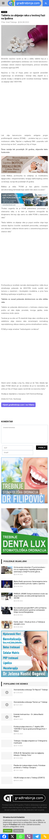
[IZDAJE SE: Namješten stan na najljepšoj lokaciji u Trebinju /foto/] (6, 755)
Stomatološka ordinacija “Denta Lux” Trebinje (30, 702)
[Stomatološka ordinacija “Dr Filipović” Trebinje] (6, 692)
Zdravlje (4, 12)
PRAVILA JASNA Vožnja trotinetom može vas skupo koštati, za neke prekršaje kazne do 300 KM (31, 596)
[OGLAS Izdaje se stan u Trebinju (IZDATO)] (6, 780)
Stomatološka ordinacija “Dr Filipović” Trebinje (31, 690)
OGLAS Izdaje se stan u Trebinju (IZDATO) (29, 778)
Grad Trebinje (11, 22)
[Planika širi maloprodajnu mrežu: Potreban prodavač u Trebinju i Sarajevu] (6, 768)
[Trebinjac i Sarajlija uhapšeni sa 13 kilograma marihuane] (6, 743)
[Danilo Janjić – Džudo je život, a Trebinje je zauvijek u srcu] (6, 624)
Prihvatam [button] (7, 831)
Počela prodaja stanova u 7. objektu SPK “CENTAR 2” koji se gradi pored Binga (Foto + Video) (30, 729)
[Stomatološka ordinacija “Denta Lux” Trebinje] (6, 704)
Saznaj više (18, 831)
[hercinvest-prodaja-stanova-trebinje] (24, 205)
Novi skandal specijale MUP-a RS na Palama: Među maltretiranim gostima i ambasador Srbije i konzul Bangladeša (30, 610)
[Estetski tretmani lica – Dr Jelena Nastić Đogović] (6, 717)
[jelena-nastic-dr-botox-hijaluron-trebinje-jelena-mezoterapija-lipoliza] (24, 173)
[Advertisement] (24, 109)
